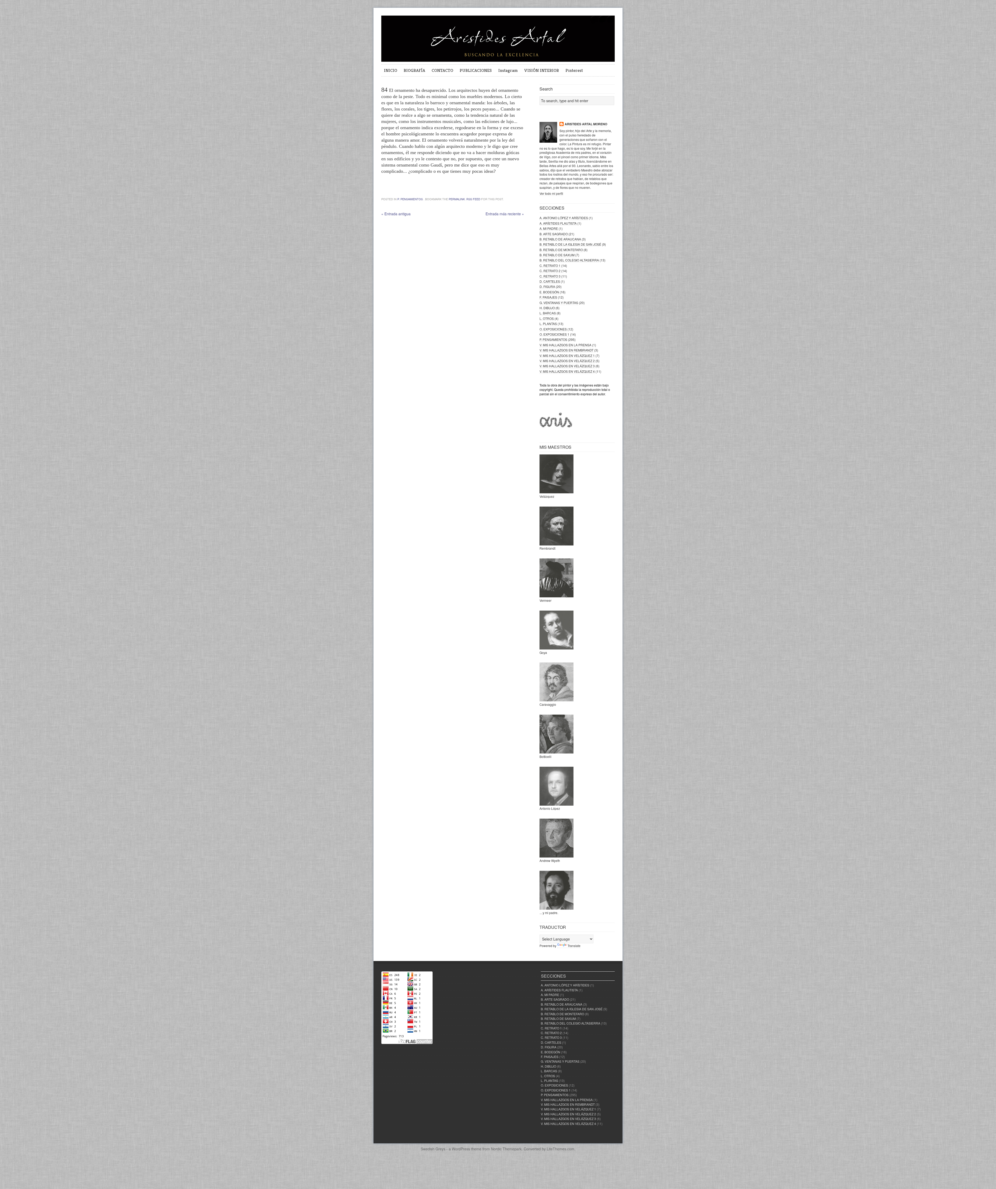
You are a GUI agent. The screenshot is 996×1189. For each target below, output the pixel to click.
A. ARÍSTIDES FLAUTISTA (558, 223)
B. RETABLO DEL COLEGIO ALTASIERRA (569, 260)
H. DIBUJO (547, 308)
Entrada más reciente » (505, 213)
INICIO (390, 70)
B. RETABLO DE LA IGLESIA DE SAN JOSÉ (570, 244)
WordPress (461, 1148)
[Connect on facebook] (602, 22)
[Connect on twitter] (594, 22)
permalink (457, 199)
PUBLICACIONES (476, 70)
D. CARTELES (550, 281)
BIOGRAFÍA (414, 70)
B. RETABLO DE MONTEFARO (561, 249)
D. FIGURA (547, 286)
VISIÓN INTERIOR (541, 70)
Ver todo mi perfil (551, 193)
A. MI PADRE (549, 228)
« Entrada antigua (396, 213)
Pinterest (574, 70)
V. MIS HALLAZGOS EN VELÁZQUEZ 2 (567, 360)
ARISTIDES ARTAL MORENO (586, 124)
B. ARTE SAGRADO (554, 234)
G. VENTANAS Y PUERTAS (559, 302)
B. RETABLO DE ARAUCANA (560, 239)
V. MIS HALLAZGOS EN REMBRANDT (566, 350)
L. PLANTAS (548, 323)
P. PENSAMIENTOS (410, 199)
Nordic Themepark (506, 1148)
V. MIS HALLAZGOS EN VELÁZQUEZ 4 (567, 371)
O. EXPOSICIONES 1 (554, 334)
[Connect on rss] (610, 22)
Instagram (508, 70)
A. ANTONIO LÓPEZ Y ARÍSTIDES (564, 218)
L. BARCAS (548, 313)
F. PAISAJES (548, 297)
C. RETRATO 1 (550, 265)
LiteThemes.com (560, 1148)
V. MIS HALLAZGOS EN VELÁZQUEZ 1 (567, 355)
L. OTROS (547, 318)
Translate (574, 945)
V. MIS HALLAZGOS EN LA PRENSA (565, 345)
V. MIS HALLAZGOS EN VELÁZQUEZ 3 (567, 366)
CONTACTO (442, 70)
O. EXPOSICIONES (553, 329)
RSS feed (473, 199)
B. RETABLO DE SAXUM (557, 255)
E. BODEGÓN (549, 292)
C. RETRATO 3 (550, 276)
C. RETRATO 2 (550, 270)
